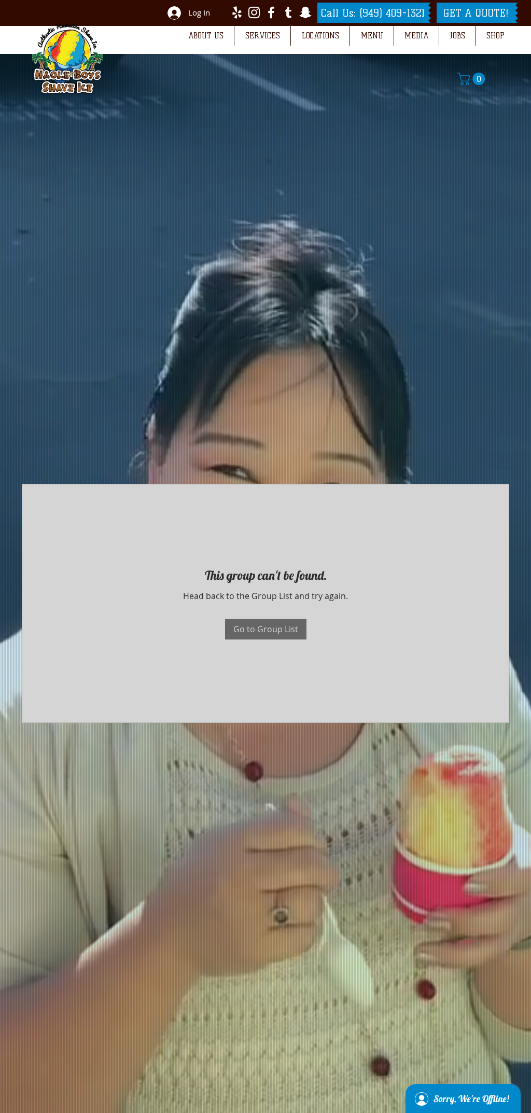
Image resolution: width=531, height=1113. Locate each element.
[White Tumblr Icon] (288, 12)
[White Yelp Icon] (237, 12)
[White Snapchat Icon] (305, 12)
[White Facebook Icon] (271, 12)
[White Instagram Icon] (254, 12)
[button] (205, 36)
